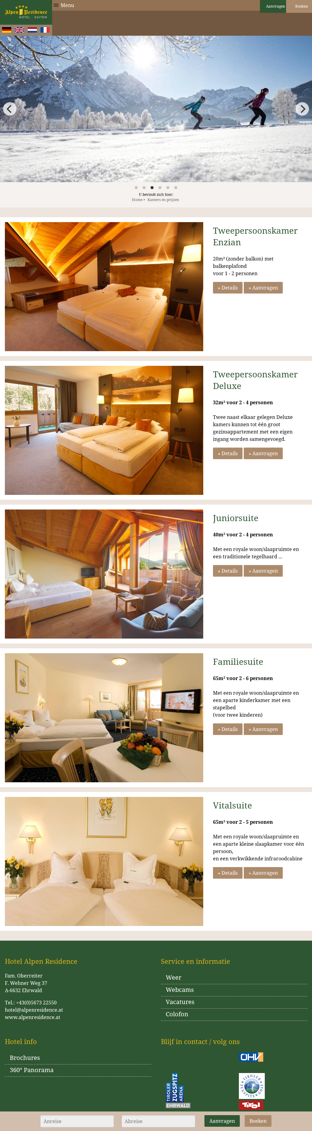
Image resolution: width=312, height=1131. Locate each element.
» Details (228, 287)
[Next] (302, 109)
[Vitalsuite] (104, 861)
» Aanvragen (263, 287)
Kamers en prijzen (163, 199)
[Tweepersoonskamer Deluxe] (104, 430)
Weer (173, 977)
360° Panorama (32, 1070)
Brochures (25, 1058)
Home (137, 199)
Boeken (301, 6)
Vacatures (180, 1002)
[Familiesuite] (104, 717)
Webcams (180, 989)
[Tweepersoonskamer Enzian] (104, 286)
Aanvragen (275, 6)
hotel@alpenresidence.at (34, 1010)
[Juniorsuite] (104, 574)
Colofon (177, 1014)
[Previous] (9, 109)
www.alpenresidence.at (32, 1017)
